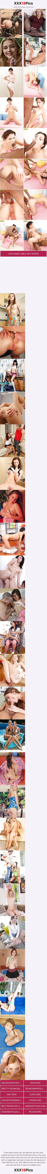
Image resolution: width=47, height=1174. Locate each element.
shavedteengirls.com (12, 1100)
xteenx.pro (35, 1100)
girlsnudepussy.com (12, 1083)
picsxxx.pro (35, 1112)
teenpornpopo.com (35, 1088)
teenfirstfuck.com (12, 1112)
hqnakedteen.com (35, 1106)
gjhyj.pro (35, 1094)
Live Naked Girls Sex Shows (23, 253)
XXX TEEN (12, 1094)
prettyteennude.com (12, 1088)
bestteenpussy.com (12, 1106)
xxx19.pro (35, 1083)
